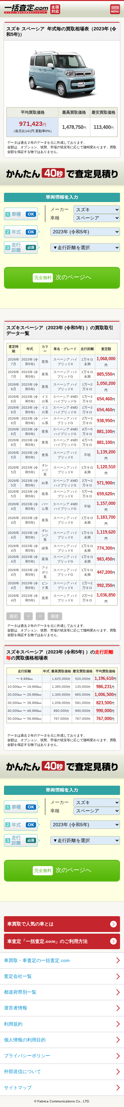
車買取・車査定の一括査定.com (37, 960)
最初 (14, 616)
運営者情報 (15, 1007)
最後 (55, 616)
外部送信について (22, 1071)
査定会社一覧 (18, 976)
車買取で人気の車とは (30, 923)
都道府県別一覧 (20, 992)
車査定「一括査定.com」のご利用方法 (47, 941)
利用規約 (13, 1024)
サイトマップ (18, 1087)
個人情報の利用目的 (25, 1039)
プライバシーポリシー (27, 1055)
